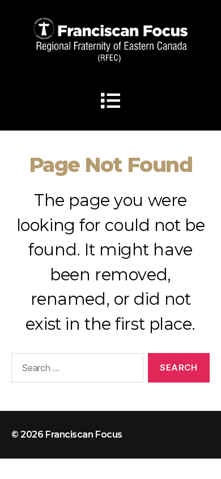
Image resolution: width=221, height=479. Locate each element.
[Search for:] (75, 370)
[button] (110, 100)
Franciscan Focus (83, 434)
